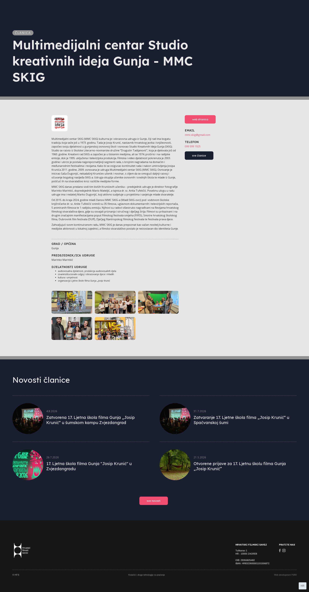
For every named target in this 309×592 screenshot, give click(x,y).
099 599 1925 (193, 146)
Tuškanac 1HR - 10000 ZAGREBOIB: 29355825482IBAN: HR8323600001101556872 (252, 557)
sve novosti (153, 500)
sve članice (199, 155)
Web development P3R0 (285, 575)
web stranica (200, 119)
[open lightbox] (72, 302)
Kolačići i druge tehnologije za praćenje (146, 575)
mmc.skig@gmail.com (197, 135)
